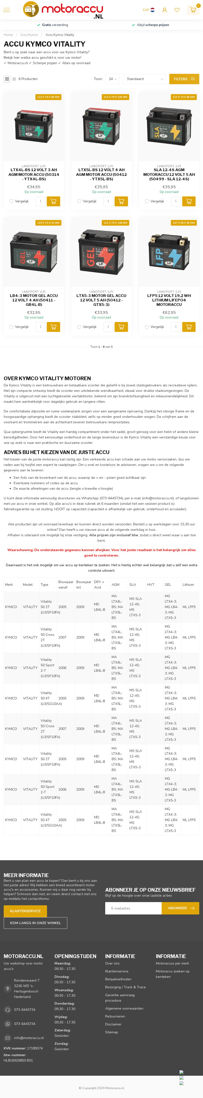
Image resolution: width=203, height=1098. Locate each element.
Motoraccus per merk (172, 963)
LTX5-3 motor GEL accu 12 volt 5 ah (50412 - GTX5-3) (101, 300)
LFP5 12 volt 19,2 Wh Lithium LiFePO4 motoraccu (169, 300)
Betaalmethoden (118, 979)
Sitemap (111, 1032)
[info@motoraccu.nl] (190, 1077)
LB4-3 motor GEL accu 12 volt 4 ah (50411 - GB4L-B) (34, 300)
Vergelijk (22, 201)
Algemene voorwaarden (124, 1008)
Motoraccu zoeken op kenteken (173, 974)
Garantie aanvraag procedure (120, 998)
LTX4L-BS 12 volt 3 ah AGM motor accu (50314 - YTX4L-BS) (33, 174)
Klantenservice (25, 911)
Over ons (112, 963)
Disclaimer (113, 1024)
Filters (181, 79)
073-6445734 (24, 1009)
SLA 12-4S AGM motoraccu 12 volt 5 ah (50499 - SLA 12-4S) (169, 174)
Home (8, 35)
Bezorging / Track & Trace (125, 987)
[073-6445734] (190, 1072)
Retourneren (115, 1016)
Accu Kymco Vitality (60, 35)
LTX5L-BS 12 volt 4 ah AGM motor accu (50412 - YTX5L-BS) (101, 174)
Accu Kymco (29, 35)
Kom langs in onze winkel (35, 923)
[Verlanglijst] (177, 10)
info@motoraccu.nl (158, 498)
